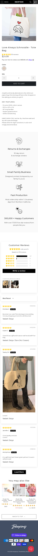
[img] (7, 306)
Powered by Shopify (24, 551)
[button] (6, 54)
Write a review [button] (19, 271)
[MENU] (1, 2)
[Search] (30, 2)
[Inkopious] (19, 2)
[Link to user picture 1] (19, 384)
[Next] (35, 496)
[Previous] (3, 496)
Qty (3, 74)
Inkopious (15, 551)
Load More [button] (19, 472)
